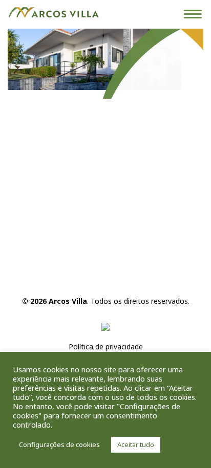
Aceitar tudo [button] (135, 444)
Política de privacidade (106, 346)
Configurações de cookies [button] (59, 444)
